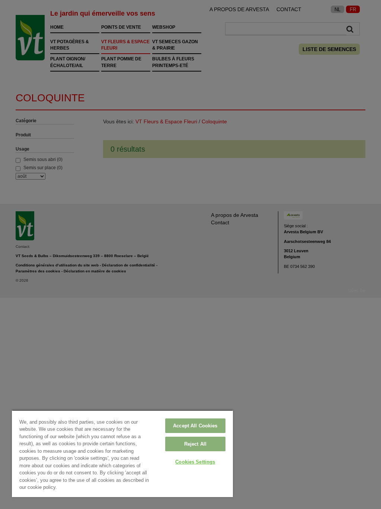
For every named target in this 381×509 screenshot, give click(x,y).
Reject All (195, 444)
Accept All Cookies (195, 426)
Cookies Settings (195, 462)
